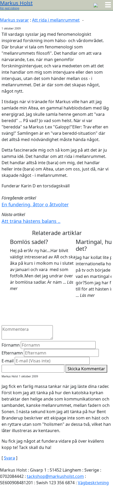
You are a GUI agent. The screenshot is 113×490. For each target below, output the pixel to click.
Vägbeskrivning (93, 483)
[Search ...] (95, 4)
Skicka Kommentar (86, 369)
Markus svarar (14, 20)
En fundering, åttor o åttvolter (35, 204)
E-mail (8, 361)
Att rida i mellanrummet (56, 20)
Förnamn (11, 345)
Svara (9, 458)
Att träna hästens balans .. (31, 221)
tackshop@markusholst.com (55, 476)
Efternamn (12, 353)
